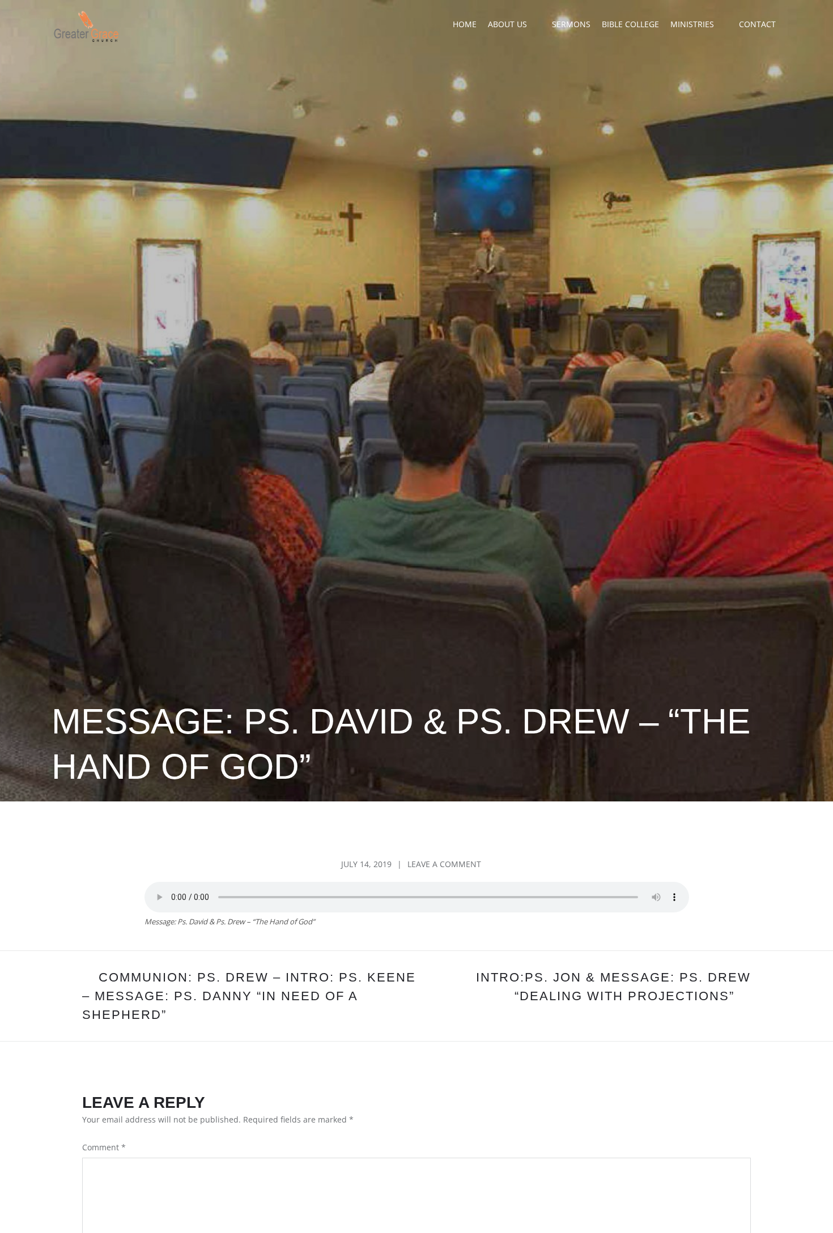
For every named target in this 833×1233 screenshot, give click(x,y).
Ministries (692, 24)
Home (465, 24)
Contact (757, 24)
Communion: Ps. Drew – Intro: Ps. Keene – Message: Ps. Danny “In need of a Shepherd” (249, 996)
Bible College (630, 24)
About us (507, 24)
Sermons (571, 24)
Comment (104, 1147)
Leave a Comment (444, 864)
